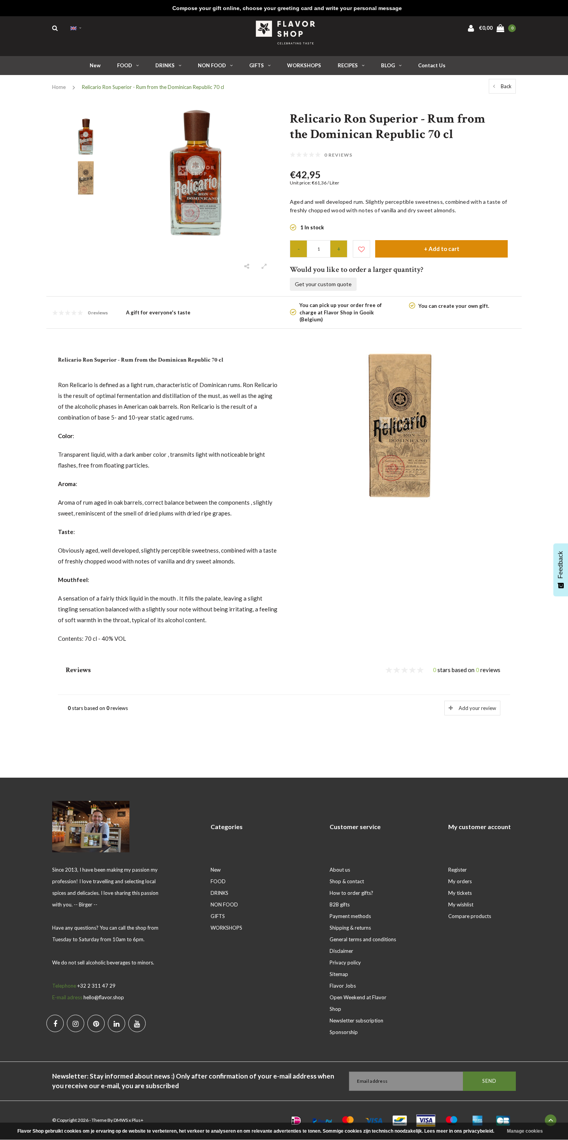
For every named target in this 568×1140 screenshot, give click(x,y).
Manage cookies (525, 1131)
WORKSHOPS (304, 65)
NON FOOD (212, 65)
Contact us (432, 65)
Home (59, 87)
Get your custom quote (323, 284)
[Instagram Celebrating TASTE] (75, 1023)
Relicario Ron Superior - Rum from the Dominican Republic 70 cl (153, 87)
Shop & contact (347, 881)
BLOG (388, 65)
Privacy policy (345, 962)
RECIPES (348, 65)
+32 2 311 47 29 (96, 986)
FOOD (124, 65)
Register (457, 870)
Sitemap (339, 974)
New (95, 65)
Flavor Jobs (343, 986)
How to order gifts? (351, 893)
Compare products (469, 916)
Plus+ (137, 1120)
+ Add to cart (441, 248)
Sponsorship (344, 1032)
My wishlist (460, 904)
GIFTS (256, 65)
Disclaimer (341, 951)
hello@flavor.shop (103, 997)
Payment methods (350, 916)
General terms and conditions (363, 939)
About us (340, 870)
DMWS (121, 1120)
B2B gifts (340, 904)
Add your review (477, 708)
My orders (460, 881)
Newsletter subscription (356, 1020)
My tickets (460, 893)
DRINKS (165, 65)
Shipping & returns (350, 928)
